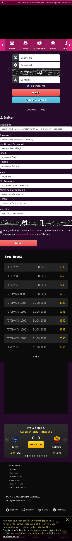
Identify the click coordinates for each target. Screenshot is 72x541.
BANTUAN (12, 469)
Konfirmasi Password (12, 144)
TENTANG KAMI (14, 465)
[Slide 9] (44, 455)
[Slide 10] (46, 455)
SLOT (25, 48)
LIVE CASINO (39, 48)
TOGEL (12, 48)
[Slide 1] (25, 455)
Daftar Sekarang (36, 99)
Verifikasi (5, 209)
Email (3, 152)
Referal (4, 198)
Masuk (36, 92)
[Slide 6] (37, 455)
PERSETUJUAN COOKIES (17, 487)
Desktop (31, 109)
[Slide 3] (30, 455)
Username (5, 124)
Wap (42, 109)
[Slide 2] (27, 455)
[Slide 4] (32, 455)
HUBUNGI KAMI (14, 480)
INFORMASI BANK (15, 476)
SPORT (53, 48)
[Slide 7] (39, 455)
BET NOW (36, 444)
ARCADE (66, 48)
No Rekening (7, 181)
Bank (2, 172)
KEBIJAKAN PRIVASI (16, 484)
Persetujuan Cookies (13, 530)
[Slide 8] (42, 455)
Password (5, 135)
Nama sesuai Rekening (12, 189)
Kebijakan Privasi (25, 234)
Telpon (4, 161)
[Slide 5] (34, 455)
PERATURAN (13, 473)
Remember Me (37, 86)
